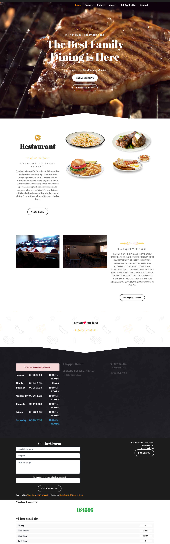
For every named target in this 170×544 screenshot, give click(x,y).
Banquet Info (85, 87)
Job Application (128, 5)
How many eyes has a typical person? (49, 477)
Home (78, 5)
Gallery (101, 5)
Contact (144, 5)
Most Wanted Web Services (71, 495)
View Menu (37, 211)
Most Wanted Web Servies (38, 495)
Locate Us (144, 453)
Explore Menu (85, 78)
